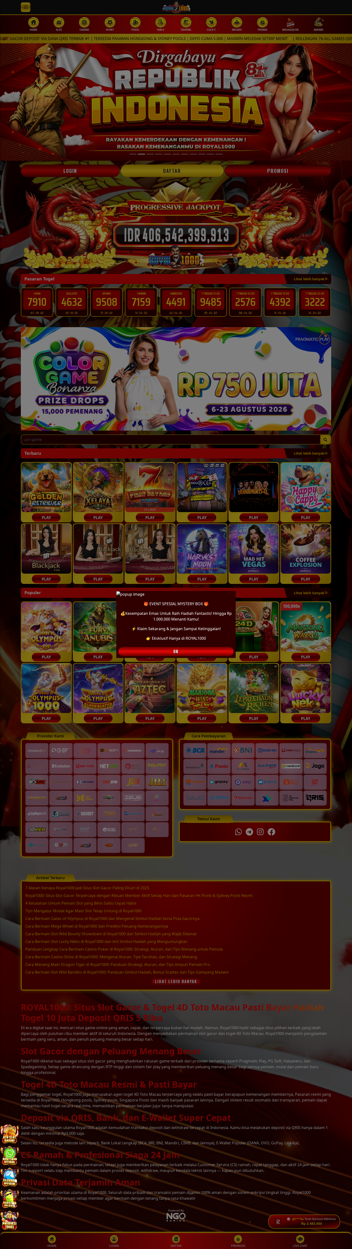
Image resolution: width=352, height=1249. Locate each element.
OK (176, 651)
